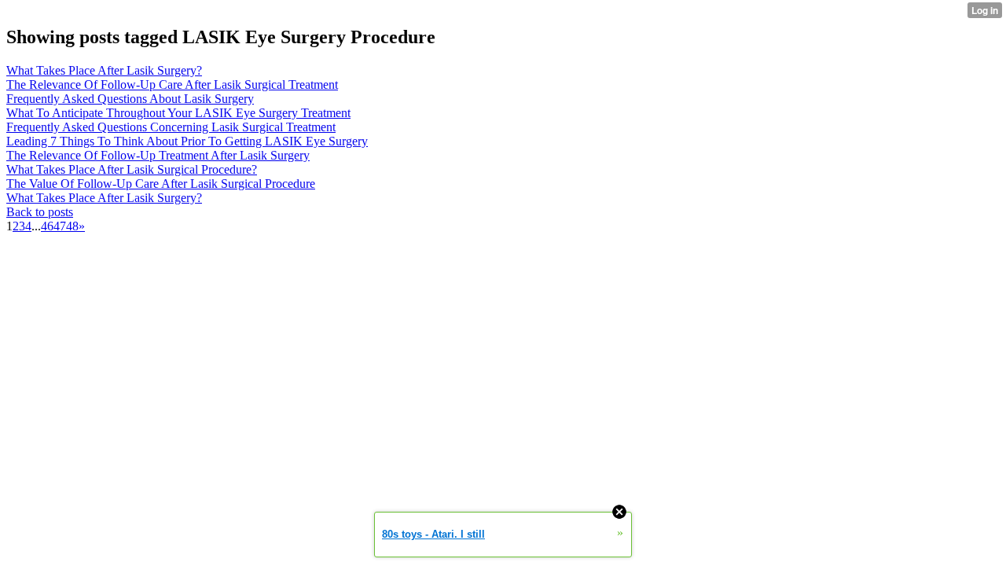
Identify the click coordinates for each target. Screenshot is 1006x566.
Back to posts (39, 212)
